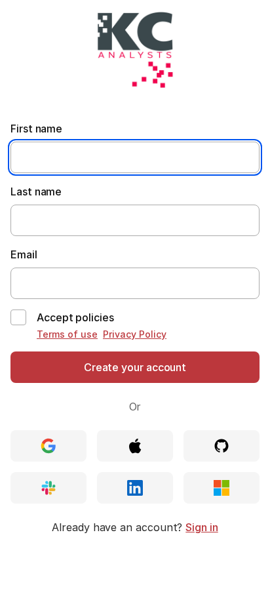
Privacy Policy (134, 334)
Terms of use (67, 334)
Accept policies (75, 317)
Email (23, 254)
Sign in (201, 527)
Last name (36, 191)
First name (36, 128)
